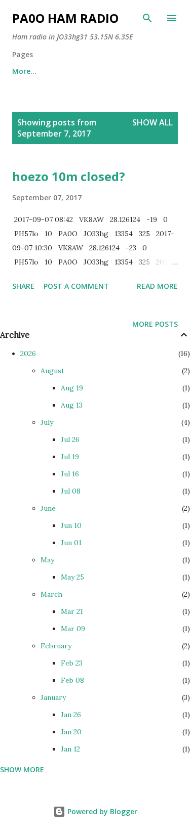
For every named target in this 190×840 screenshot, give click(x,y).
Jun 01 (71, 542)
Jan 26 (71, 714)
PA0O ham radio (65, 18)
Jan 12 (70, 749)
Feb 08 (72, 680)
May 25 (72, 577)
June (48, 508)
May (47, 559)
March (51, 594)
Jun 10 (71, 525)
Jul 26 (70, 439)
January (53, 697)
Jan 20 (71, 731)
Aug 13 (72, 405)
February (56, 645)
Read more (157, 286)
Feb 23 (72, 663)
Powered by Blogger (101, 811)
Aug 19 (72, 387)
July (47, 422)
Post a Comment (76, 286)
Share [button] (23, 286)
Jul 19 (70, 456)
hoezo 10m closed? (68, 176)
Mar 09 (73, 628)
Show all (152, 122)
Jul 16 (70, 473)
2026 (28, 353)
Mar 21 (72, 611)
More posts (155, 324)
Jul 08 (71, 491)
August (52, 370)
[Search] (147, 18)
